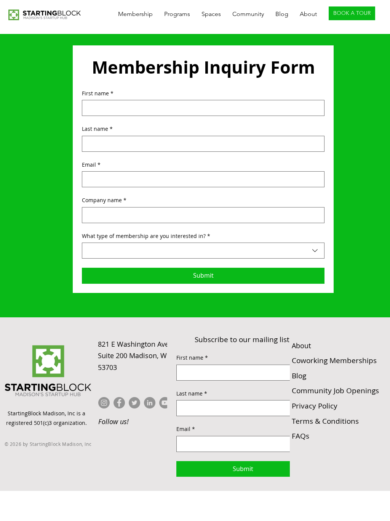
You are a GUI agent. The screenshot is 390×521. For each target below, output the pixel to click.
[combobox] (203, 251)
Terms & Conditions (325, 421)
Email (91, 164)
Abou (301, 345)
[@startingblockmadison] (104, 402)
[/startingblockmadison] (149, 402)
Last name (97, 128)
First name (97, 93)
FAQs (300, 436)
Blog (299, 376)
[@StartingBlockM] (134, 402)
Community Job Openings (335, 391)
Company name (104, 200)
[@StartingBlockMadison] (119, 402)
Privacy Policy (314, 406)
